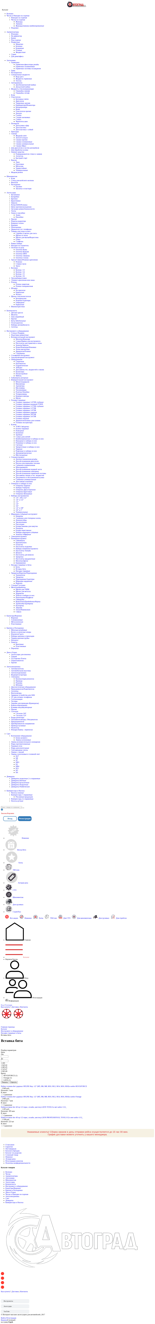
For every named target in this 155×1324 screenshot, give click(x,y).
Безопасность (10, 1184)
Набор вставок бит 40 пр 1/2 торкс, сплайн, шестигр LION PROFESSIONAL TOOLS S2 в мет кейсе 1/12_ (42, 1117)
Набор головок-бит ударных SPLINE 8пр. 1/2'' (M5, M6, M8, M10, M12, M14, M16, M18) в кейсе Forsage (41, 1097)
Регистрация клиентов (14, 1161)
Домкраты (9, 1200)
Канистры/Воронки (13, 1188)
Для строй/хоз (121, 918)
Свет (7, 1198)
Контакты (24, 1007)
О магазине (9, 1145)
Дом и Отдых (10, 1192)
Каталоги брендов (12, 1151)
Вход (10, 819)
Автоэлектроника (12, 1196)
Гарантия (9, 1147)
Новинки (28, 918)
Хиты (40, 918)
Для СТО (66, 918)
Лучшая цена (10, 1159)
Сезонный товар (11, 1155)
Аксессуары (10, 1182)
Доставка (15, 1007)
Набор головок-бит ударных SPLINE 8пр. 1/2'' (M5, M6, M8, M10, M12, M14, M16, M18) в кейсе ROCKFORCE (44, 1086)
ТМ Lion (53, 918)
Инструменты (8, 1301)
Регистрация (25, 819)
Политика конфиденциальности (17, 1163)
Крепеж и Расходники (14, 1190)
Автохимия (9, 1178)
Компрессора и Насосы (14, 1202)
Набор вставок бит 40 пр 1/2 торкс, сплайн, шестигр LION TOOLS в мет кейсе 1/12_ (34, 1107)
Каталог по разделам (13, 1153)
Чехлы (7, 1174)
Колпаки (8, 1172)
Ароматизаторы (11, 1176)
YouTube (7, 1311)
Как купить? (6, 1007)
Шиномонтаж (10, 1180)
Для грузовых (103, 918)
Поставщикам (10, 1149)
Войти (3, 1318)
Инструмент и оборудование (16, 1186)
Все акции (14, 918)
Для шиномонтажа (84, 918)
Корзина (4, 1320)
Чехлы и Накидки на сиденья (16, 1194)
